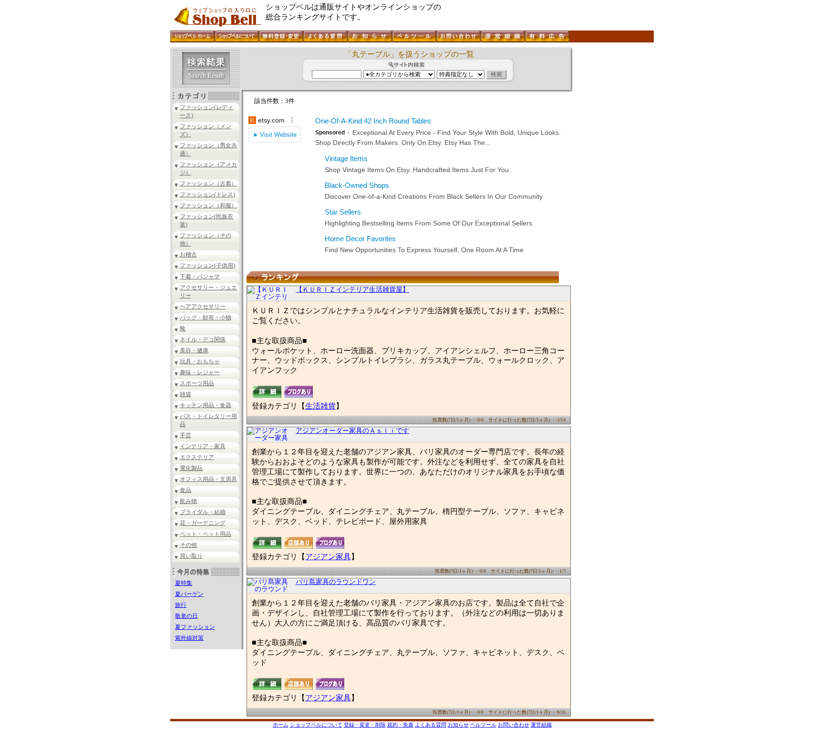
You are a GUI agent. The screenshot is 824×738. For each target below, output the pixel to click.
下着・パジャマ (200, 276)
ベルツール (483, 725)
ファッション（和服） (208, 205)
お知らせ (458, 725)
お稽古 (188, 254)
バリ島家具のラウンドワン (336, 581)
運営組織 (541, 725)
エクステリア (197, 457)
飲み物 (188, 501)
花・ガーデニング (203, 523)
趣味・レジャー (200, 372)
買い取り (191, 556)
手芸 (185, 435)
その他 (188, 545)
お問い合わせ (513, 725)
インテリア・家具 (203, 446)
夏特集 (183, 583)
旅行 (180, 605)
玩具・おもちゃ (200, 361)
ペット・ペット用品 (205, 534)
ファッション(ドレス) (207, 194)
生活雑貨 (320, 406)
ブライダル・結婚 (203, 512)
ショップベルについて (316, 725)
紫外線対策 (189, 638)
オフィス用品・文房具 (208, 479)
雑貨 (185, 394)
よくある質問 (430, 725)
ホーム (280, 725)
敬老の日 (186, 616)
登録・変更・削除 (365, 725)
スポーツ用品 (197, 383)
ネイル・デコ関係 (203, 339)
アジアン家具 (328, 557)
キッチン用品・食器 (205, 405)
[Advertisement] (612, 190)
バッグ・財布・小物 (205, 317)
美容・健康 (194, 350)
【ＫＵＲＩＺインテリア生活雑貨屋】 (352, 289)
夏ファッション (195, 627)
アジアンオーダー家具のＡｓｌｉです (352, 430)
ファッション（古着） (208, 183)
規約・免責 (400, 725)
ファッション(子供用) (207, 265)
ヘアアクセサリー (203, 306)
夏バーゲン (189, 594)
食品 (185, 490)
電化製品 (191, 468)
